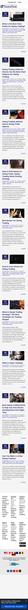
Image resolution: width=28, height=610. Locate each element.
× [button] (26, 600)
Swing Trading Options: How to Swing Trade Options (12, 124)
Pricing (4, 498)
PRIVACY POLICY (17, 559)
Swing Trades (8, 131)
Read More (23, 51)
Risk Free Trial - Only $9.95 (14, 606)
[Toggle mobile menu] (27, 6)
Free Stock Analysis (5, 513)
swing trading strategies (12, 32)
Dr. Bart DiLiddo (4, 506)
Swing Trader (5, 31)
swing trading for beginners (11, 81)
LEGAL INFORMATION (7, 559)
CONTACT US (16, 560)
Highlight (4, 462)
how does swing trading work (15, 130)
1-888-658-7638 (12, 2)
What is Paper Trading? (12, 363)
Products (4, 496)
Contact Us (5, 500)
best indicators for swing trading (18, 29)
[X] (20, 571)
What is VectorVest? (5, 503)
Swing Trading (5, 29)
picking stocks (5, 273)
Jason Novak (6, 28)
